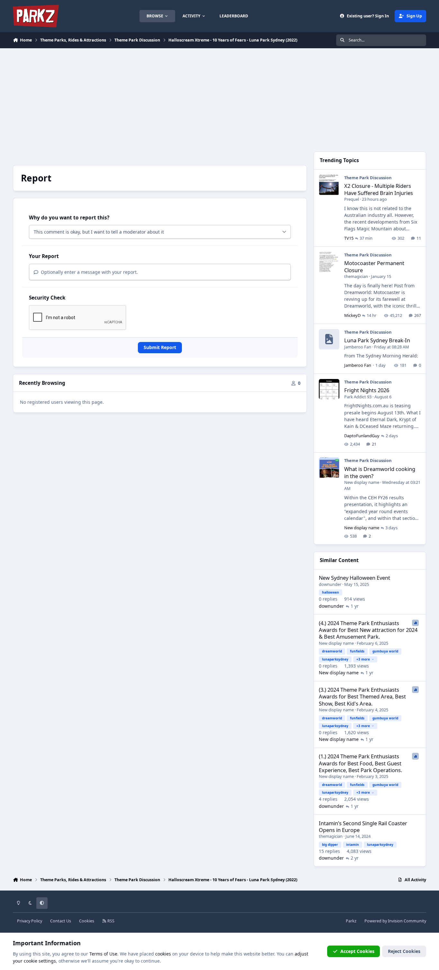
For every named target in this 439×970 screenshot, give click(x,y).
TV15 (349, 238)
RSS (110, 921)
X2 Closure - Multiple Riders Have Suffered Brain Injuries (378, 189)
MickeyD (352, 315)
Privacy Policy (29, 921)
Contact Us (60, 921)
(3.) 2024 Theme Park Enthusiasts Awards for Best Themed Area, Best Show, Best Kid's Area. (362, 696)
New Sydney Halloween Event (354, 577)
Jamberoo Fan (357, 347)
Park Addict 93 (358, 397)
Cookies (86, 921)
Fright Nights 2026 (366, 390)
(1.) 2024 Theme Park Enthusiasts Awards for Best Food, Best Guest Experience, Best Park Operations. (360, 763)
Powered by (395, 921)
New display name (361, 482)
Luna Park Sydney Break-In (377, 340)
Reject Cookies (404, 951)
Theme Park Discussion (367, 177)
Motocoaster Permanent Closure (374, 266)
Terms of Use (103, 954)
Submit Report (160, 347)
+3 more (363, 659)
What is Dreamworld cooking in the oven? (379, 472)
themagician (356, 276)
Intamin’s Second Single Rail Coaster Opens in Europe (363, 826)
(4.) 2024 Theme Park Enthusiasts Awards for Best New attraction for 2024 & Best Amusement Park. (368, 630)
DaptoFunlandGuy (362, 436)
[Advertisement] (219, 96)
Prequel (351, 199)
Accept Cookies (357, 951)
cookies (163, 954)
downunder (330, 584)
